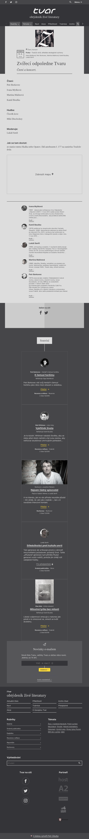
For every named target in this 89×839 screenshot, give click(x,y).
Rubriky (14, 24)
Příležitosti (52, 24)
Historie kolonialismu (70, 726)
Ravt (37, 24)
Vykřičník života (44, 428)
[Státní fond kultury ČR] (63, 819)
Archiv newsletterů (44, 679)
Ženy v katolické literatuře (57, 724)
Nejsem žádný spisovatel (44, 490)
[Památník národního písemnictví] (63, 809)
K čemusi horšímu (44, 375)
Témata (26, 24)
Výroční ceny (60, 729)
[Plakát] (44, 38)
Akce (43, 24)
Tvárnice (63, 24)
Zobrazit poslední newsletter (44, 675)
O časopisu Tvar (40, 710)
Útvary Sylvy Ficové (73, 729)
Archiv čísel (63, 701)
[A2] (63, 789)
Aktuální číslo (12, 701)
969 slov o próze (54, 732)
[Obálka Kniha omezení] (44, 591)
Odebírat (43, 670)
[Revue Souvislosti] (63, 799)
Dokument (51, 729)
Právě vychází (72, 724)
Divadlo (59, 726)
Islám (63, 732)
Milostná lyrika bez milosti (44, 609)
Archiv (72, 24)
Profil (31, 220)
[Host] (63, 780)
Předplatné (63, 706)
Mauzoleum (52, 726)
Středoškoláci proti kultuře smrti (44, 545)
